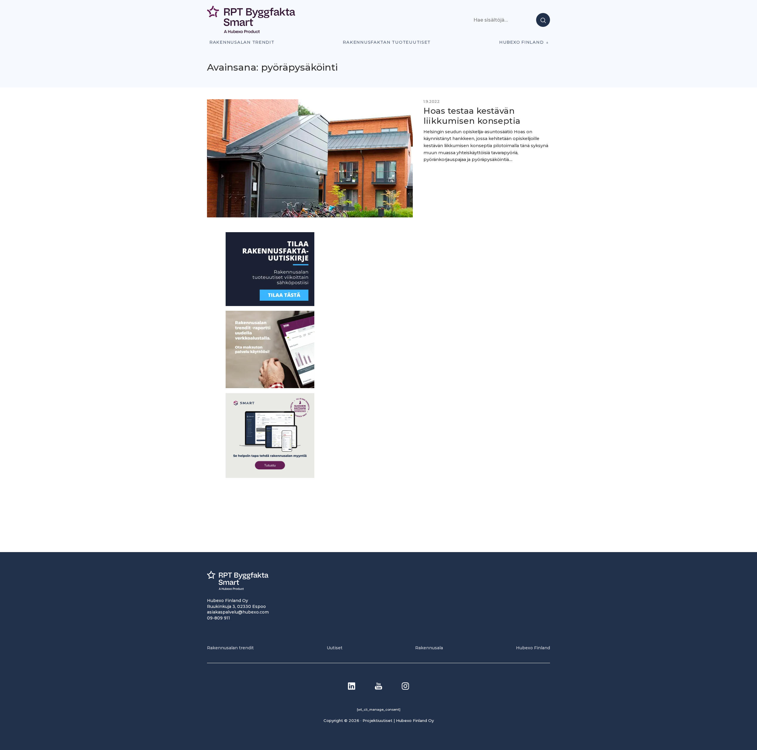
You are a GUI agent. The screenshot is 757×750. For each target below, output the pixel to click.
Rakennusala (429, 647)
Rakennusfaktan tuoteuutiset (387, 42)
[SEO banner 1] (270, 476)
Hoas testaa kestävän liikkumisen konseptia (471, 116)
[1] (270, 304)
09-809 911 (218, 618)
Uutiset (334, 647)
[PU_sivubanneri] (270, 386)
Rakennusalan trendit (241, 42)
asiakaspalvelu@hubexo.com (238, 612)
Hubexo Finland (521, 42)
